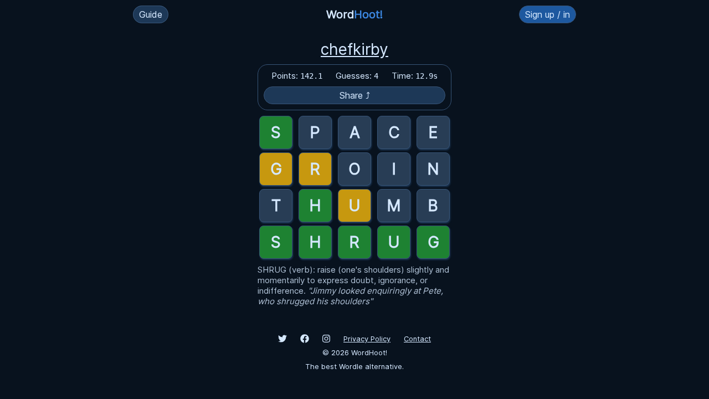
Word (354, 14)
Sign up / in (547, 14)
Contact (417, 339)
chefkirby (354, 49)
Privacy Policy (367, 339)
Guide (150, 14)
